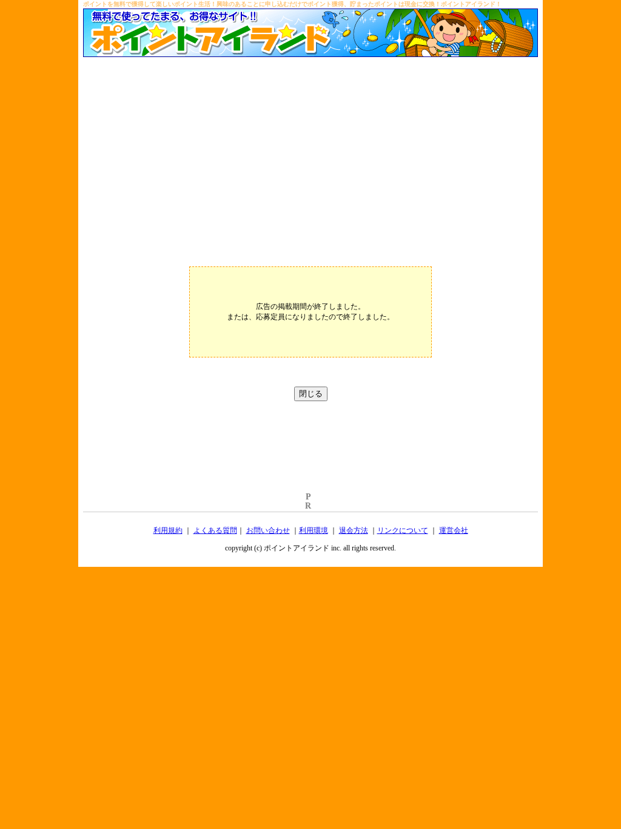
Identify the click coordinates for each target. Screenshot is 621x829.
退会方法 (353, 530)
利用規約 (168, 530)
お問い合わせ (268, 530)
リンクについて (402, 530)
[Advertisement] (310, 148)
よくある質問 (215, 530)
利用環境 (313, 530)
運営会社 (453, 530)
